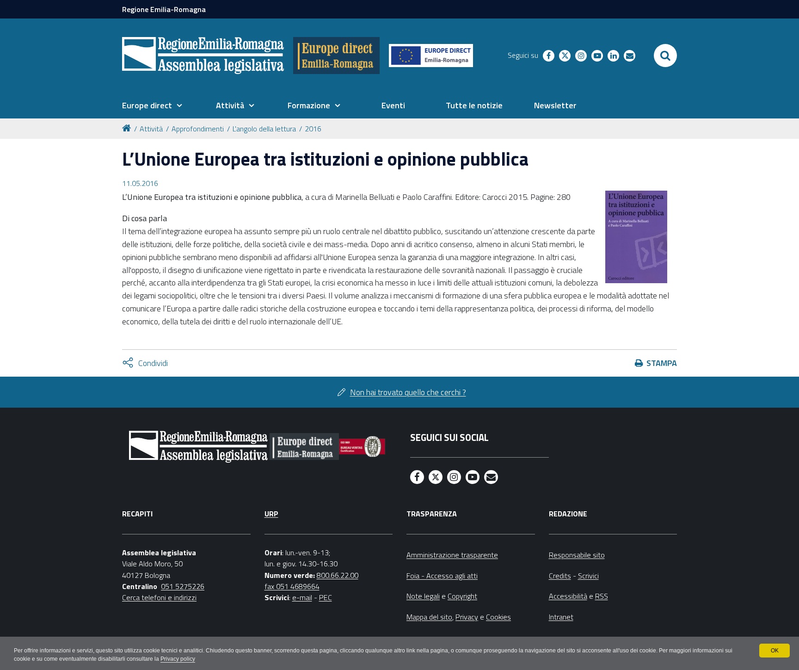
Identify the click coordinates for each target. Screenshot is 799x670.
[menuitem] (152, 105)
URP (271, 513)
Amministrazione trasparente (452, 554)
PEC (325, 597)
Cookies (498, 616)
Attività (151, 128)
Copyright (462, 596)
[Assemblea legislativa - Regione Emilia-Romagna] (203, 55)
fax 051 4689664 (292, 586)
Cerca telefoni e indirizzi (159, 597)
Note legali (423, 596)
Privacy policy (177, 659)
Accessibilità (568, 596)
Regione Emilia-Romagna (164, 9)
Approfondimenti (198, 128)
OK (775, 650)
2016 (313, 128)
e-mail (302, 597)
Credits (560, 575)
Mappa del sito (429, 616)
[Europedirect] (336, 55)
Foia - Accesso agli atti (442, 575)
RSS (601, 596)
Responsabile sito (577, 554)
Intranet (561, 616)
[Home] (128, 127)
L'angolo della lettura (264, 128)
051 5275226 (182, 586)
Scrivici (588, 575)
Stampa (661, 363)
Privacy (466, 616)
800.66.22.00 (337, 575)
